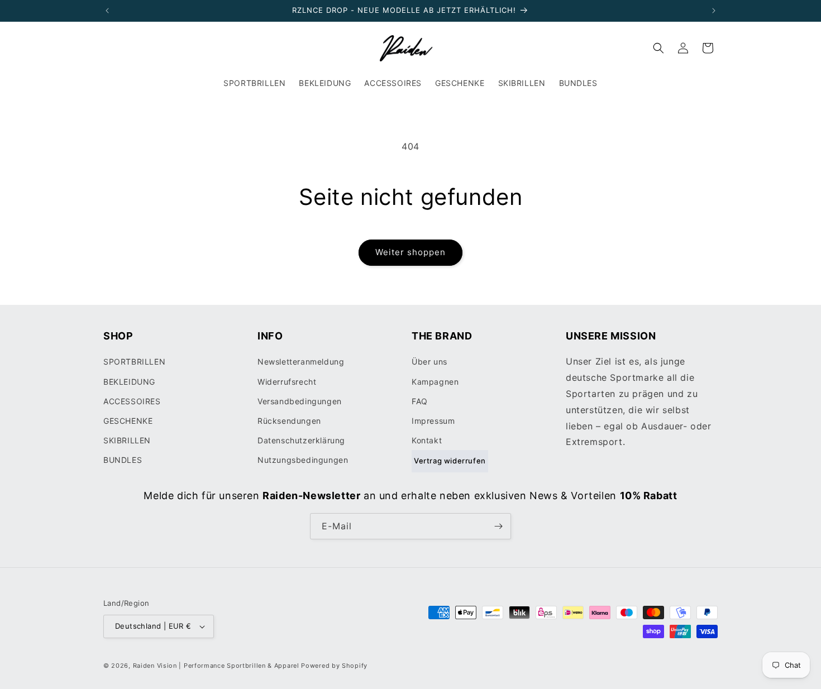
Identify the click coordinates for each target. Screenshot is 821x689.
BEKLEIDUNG (129, 381)
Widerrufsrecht (286, 381)
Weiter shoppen (410, 252)
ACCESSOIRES (132, 401)
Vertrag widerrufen (450, 460)
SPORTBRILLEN (134, 361)
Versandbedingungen (299, 401)
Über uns (429, 361)
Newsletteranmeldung (300, 361)
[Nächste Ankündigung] (713, 10)
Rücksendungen (289, 420)
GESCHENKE (127, 420)
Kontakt (427, 440)
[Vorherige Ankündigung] (107, 10)
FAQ (420, 401)
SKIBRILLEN (127, 440)
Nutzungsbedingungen (302, 460)
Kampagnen (435, 381)
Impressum (433, 420)
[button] (658, 48)
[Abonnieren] (498, 526)
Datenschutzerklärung (301, 440)
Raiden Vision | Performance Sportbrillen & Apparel (216, 665)
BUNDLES (122, 460)
